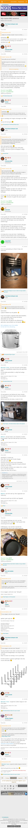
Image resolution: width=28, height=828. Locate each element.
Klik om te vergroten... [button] (14, 69)
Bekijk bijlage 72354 (6, 736)
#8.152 (25, 455)
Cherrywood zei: (5, 32)
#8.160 (25, 759)
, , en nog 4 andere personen (14, 564)
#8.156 (25, 609)
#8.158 (25, 699)
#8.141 (25, 29)
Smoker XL (5, 472)
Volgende (20, 778)
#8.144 (25, 134)
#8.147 (25, 246)
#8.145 (25, 165)
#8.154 (25, 518)
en (11, 124)
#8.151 (25, 434)
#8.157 (25, 643)
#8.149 (25, 365)
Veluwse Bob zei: (5, 137)
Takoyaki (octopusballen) (7, 743)
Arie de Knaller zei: (6, 612)
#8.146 (25, 214)
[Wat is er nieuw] (26, 1)
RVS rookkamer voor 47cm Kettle (9, 325)
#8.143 (25, 106)
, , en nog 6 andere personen (15, 291)
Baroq (3, 20)
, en (9, 354)
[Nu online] (3, 210)
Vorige (7, 778)
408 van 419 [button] (13, 778)
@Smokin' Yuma (5, 367)
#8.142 (25, 54)
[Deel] (23, 30)
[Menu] (2, 1)
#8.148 (25, 301)
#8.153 (25, 491)
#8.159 (25, 722)
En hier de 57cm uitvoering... (8, 327)
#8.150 (25, 391)
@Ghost (3, 436)
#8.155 (25, 575)
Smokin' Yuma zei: (6, 57)
